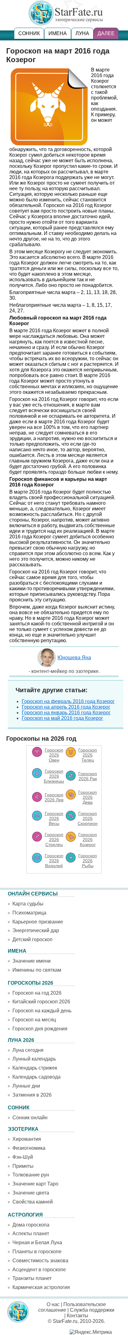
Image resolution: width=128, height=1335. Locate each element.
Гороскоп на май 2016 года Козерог (62, 718)
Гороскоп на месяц (34, 1019)
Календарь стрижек (34, 1067)
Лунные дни (26, 1086)
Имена (57, 33)
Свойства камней (32, 1201)
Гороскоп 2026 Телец (87, 755)
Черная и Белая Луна (37, 1242)
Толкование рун (30, 1174)
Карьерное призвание (37, 921)
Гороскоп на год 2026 (37, 993)
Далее (106, 33)
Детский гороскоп (32, 939)
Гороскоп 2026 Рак (87, 776)
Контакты (77, 1315)
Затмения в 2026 (32, 1095)
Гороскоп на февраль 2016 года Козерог (68, 701)
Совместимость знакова (40, 1260)
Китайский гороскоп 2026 (41, 1001)
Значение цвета (30, 1192)
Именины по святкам (36, 970)
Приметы (23, 1166)
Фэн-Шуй (22, 1157)
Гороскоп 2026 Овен (54, 755)
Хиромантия (26, 1139)
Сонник (29, 33)
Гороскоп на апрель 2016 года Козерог (66, 707)
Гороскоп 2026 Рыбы (87, 860)
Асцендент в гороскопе (39, 1269)
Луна (82, 33)
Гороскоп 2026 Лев (54, 797)
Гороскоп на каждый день (41, 1010)
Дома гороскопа (30, 1224)
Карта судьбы (27, 903)
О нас (53, 1304)
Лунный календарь (34, 1058)
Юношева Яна (74, 657)
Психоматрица (29, 912)
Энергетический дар (35, 930)
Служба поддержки (92, 1310)
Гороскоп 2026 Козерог (87, 839)
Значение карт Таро (35, 1183)
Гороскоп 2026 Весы (54, 818)
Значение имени (31, 961)
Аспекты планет (30, 1233)
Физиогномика (28, 1148)
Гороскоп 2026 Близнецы (54, 776)
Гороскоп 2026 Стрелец (54, 839)
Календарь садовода (36, 1077)
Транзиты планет (32, 1278)
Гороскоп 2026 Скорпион (88, 818)
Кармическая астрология (41, 1287)
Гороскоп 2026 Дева (87, 797)
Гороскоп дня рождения (39, 1028)
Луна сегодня (27, 1050)
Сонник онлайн (30, 1117)
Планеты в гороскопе (37, 1251)
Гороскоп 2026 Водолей (54, 860)
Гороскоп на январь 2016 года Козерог (66, 712)
